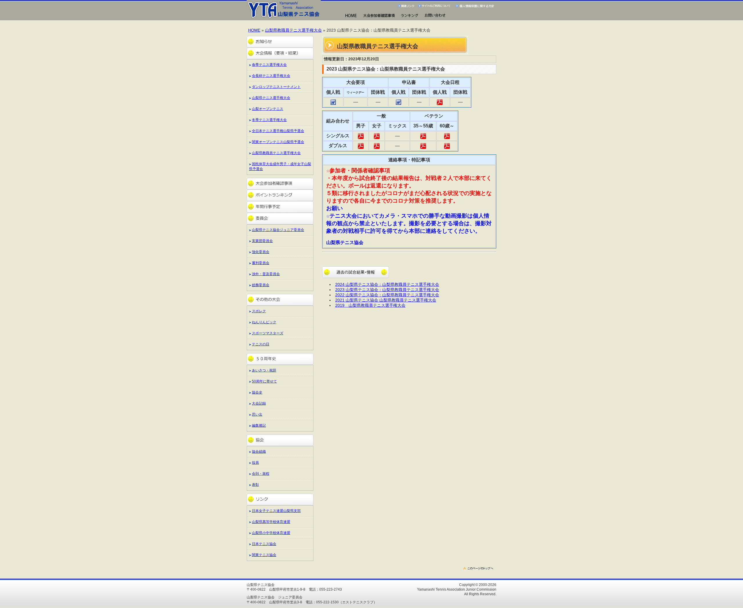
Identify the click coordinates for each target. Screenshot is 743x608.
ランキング (409, 15)
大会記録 (259, 403)
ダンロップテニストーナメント (276, 87)
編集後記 (259, 425)
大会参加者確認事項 (280, 184)
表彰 (255, 485)
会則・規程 (260, 474)
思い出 (257, 414)
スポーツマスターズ (267, 333)
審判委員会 (260, 263)
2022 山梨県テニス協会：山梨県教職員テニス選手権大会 (387, 295)
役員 (255, 463)
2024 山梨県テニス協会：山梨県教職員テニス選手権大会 (387, 284)
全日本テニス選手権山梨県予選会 (278, 131)
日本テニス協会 (264, 544)
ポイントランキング (280, 195)
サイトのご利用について (435, 6)
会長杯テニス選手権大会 (271, 76)
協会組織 (259, 452)
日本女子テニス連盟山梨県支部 (276, 511)
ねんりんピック (264, 322)
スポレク (259, 311)
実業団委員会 (262, 241)
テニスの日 (260, 344)
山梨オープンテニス (267, 109)
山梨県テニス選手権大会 (271, 98)
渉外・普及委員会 (266, 274)
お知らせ (280, 42)
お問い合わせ (435, 15)
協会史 (257, 392)
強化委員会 (260, 252)
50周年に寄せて (264, 381)
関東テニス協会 (264, 555)
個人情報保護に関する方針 (475, 6)
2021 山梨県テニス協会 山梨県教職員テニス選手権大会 (385, 300)
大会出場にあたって (379, 15)
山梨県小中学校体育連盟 (271, 533)
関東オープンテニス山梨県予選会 (278, 142)
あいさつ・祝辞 (264, 370)
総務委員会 (260, 285)
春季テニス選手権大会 (269, 65)
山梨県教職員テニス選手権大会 (293, 30)
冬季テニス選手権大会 (269, 120)
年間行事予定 (280, 207)
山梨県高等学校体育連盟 (271, 522)
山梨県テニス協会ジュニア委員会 (278, 230)
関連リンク (406, 6)
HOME (351, 15)
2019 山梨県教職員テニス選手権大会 (370, 305)
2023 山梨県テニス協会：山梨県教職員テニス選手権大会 (387, 290)
